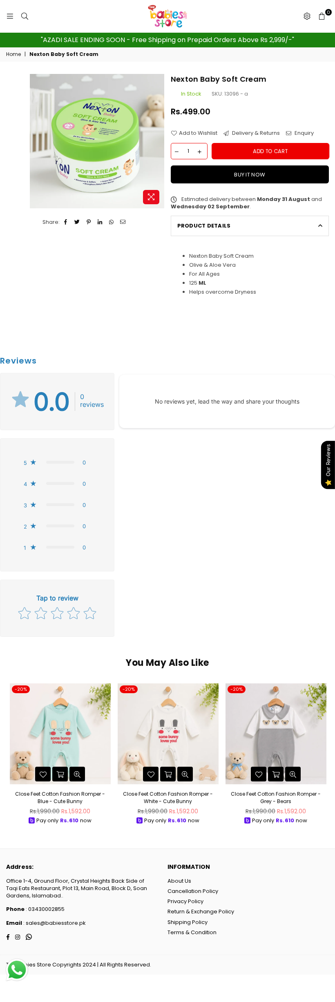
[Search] (24, 16)
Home (13, 54)
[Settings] (306, 16)
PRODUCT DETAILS (204, 226)
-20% (21, 689)
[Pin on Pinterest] (89, 222)
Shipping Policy (188, 922)
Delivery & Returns (255, 133)
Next (322, 755)
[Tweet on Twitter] (77, 222)
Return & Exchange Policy (201, 911)
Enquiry (303, 133)
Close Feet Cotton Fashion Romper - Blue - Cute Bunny (60, 797)
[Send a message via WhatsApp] (17, 970)
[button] (57, 462)
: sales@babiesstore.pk (54, 923)
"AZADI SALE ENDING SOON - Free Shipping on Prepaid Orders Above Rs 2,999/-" (167, 40)
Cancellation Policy (193, 891)
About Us (179, 881)
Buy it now (249, 175)
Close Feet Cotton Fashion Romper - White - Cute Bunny (168, 797)
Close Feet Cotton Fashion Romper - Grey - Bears (276, 797)
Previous (13, 755)
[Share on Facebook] (66, 222)
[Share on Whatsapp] (112, 222)
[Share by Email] (123, 222)
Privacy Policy (185, 901)
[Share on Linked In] (100, 222)
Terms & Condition (192, 932)
